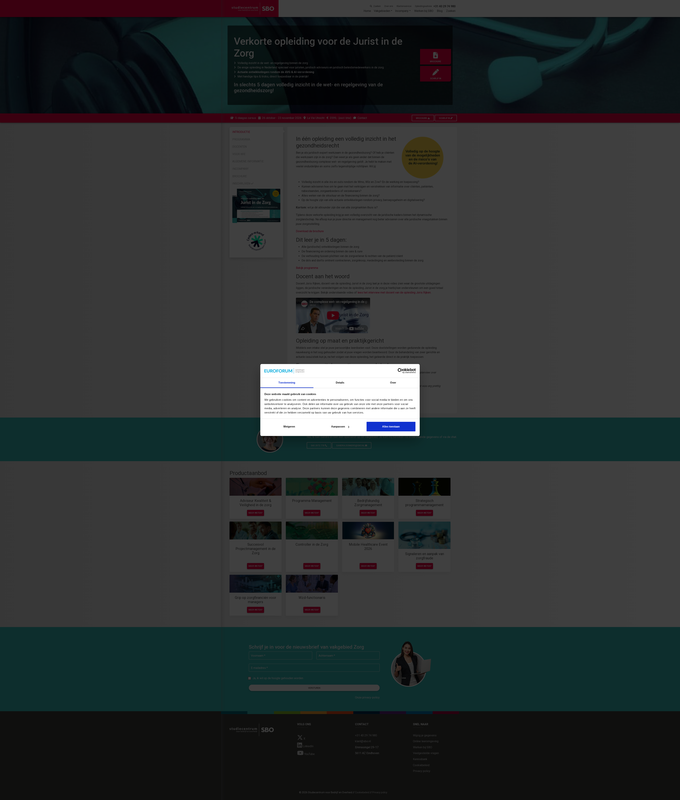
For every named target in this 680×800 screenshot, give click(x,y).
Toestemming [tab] (286, 382)
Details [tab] (340, 382)
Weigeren (289, 426)
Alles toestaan (391, 426)
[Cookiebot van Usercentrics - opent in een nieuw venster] (400, 371)
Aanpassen (338, 426)
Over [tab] (393, 382)
